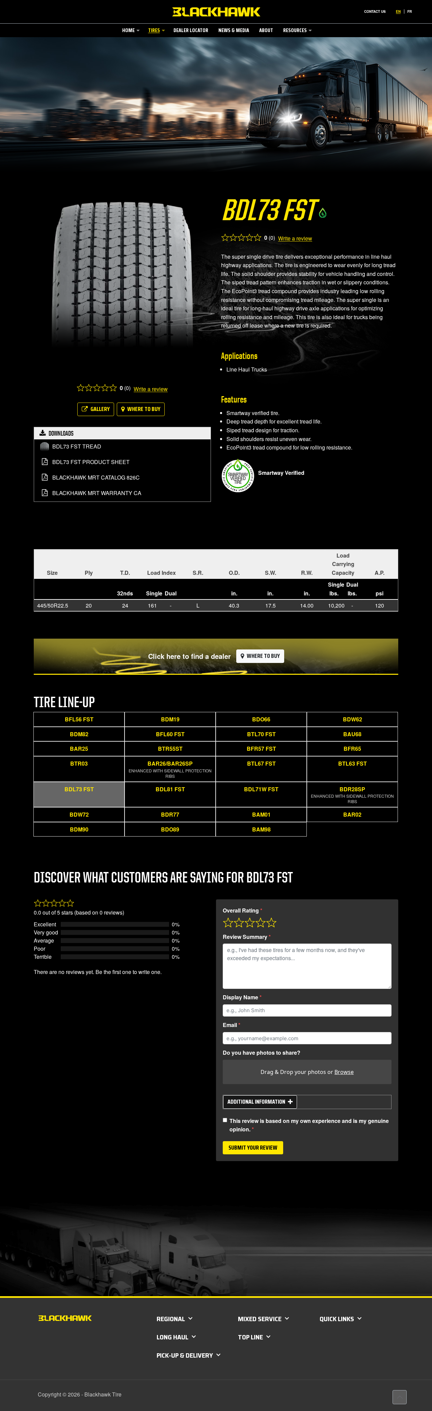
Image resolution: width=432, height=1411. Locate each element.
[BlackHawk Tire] (216, 12)
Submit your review (252, 1147)
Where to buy (143, 409)
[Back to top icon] (400, 1397)
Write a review (151, 388)
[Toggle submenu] (130, 43)
